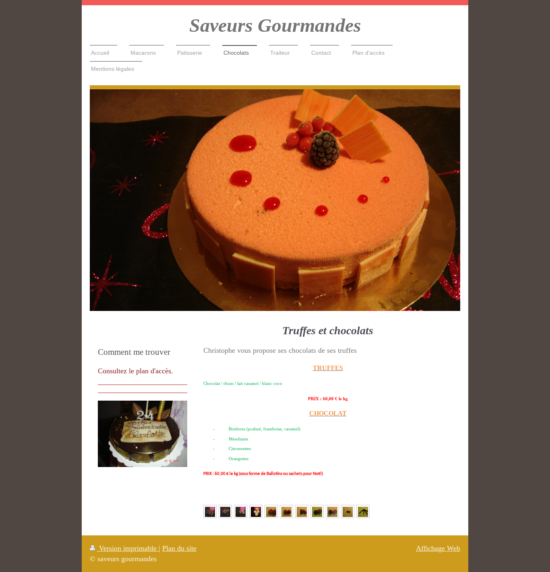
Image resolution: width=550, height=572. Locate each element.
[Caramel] (332, 511)
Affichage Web (438, 548)
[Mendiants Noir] (225, 511)
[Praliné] (302, 511)
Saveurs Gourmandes (275, 25)
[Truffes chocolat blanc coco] (256, 511)
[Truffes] (271, 511)
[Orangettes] (363, 511)
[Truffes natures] (286, 511)
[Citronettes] (210, 511)
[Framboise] (317, 511)
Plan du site (179, 548)
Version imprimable (128, 548)
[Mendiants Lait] (241, 511)
